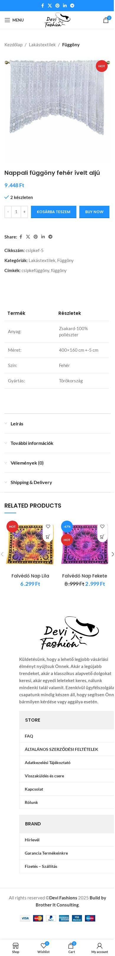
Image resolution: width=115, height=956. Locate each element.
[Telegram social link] (72, 6)
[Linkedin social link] (64, 6)
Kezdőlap (13, 44)
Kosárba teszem (53, 212)
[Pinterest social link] (57, 6)
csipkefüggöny (35, 270)
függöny (59, 270)
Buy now (94, 212)
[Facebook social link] (42, 6)
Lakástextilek (42, 44)
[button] (48, 537)
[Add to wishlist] (48, 526)
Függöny (71, 44)
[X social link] (50, 6)
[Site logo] (58, 19)
